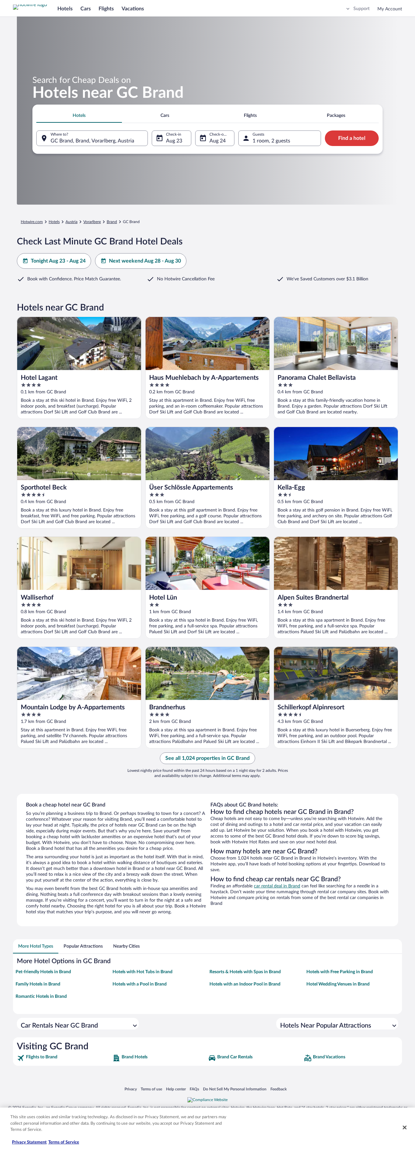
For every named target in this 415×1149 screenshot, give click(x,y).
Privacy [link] (130, 1089)
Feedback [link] (278, 1089)
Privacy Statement (29, 1142)
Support (361, 8)
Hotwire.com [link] (32, 222)
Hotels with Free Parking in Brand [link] (339, 972)
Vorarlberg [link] (92, 222)
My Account (389, 9)
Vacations (133, 8)
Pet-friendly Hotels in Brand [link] (43, 972)
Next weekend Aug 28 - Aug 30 (145, 261)
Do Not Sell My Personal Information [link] (235, 1089)
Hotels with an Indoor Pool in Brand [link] (244, 984)
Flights (106, 8)
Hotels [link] (54, 222)
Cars (85, 8)
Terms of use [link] (151, 1089)
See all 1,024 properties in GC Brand (207, 758)
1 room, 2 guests (271, 140)
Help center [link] (176, 1089)
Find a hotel (351, 138)
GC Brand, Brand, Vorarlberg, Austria (92, 140)
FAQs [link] (194, 1089)
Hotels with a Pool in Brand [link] (140, 984)
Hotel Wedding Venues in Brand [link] (338, 984)
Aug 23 (174, 140)
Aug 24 (217, 140)
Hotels (65, 8)
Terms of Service (63, 1142)
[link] (64, 1058)
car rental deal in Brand (277, 886)
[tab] (79, 115)
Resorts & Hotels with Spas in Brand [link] (245, 972)
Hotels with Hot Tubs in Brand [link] (142, 972)
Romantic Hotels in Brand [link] (41, 996)
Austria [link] (71, 222)
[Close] (404, 1128)
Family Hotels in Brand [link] (38, 984)
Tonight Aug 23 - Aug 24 (58, 261)
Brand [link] (112, 222)
